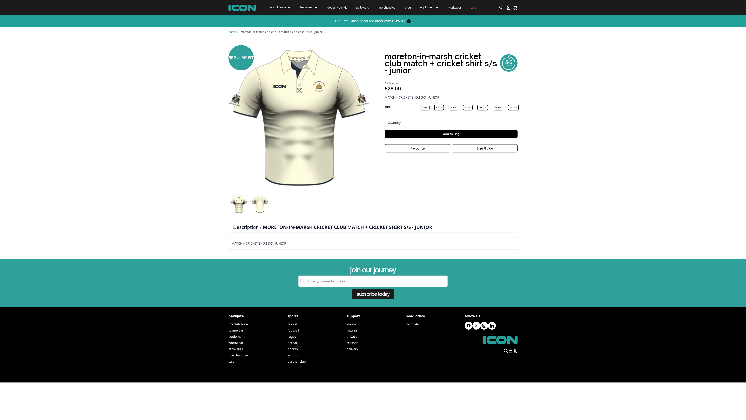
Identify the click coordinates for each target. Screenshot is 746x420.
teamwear (235, 330)
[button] (298, 117)
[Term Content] (408, 21)
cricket (292, 324)
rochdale (412, 324)
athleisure (235, 349)
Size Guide (485, 148)
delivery (352, 349)
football (293, 330)
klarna (351, 324)
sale (231, 361)
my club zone (238, 324)
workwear (235, 343)
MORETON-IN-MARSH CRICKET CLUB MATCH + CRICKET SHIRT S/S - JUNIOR (281, 32)
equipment (236, 336)
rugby (292, 336)
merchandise (238, 355)
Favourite (417, 148)
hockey (293, 349)
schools (293, 355)
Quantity (394, 123)
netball (293, 343)
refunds (352, 343)
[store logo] (242, 8)
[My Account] (508, 7)
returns (352, 330)
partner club (297, 361)
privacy (352, 336)
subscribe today (372, 294)
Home (232, 32)
